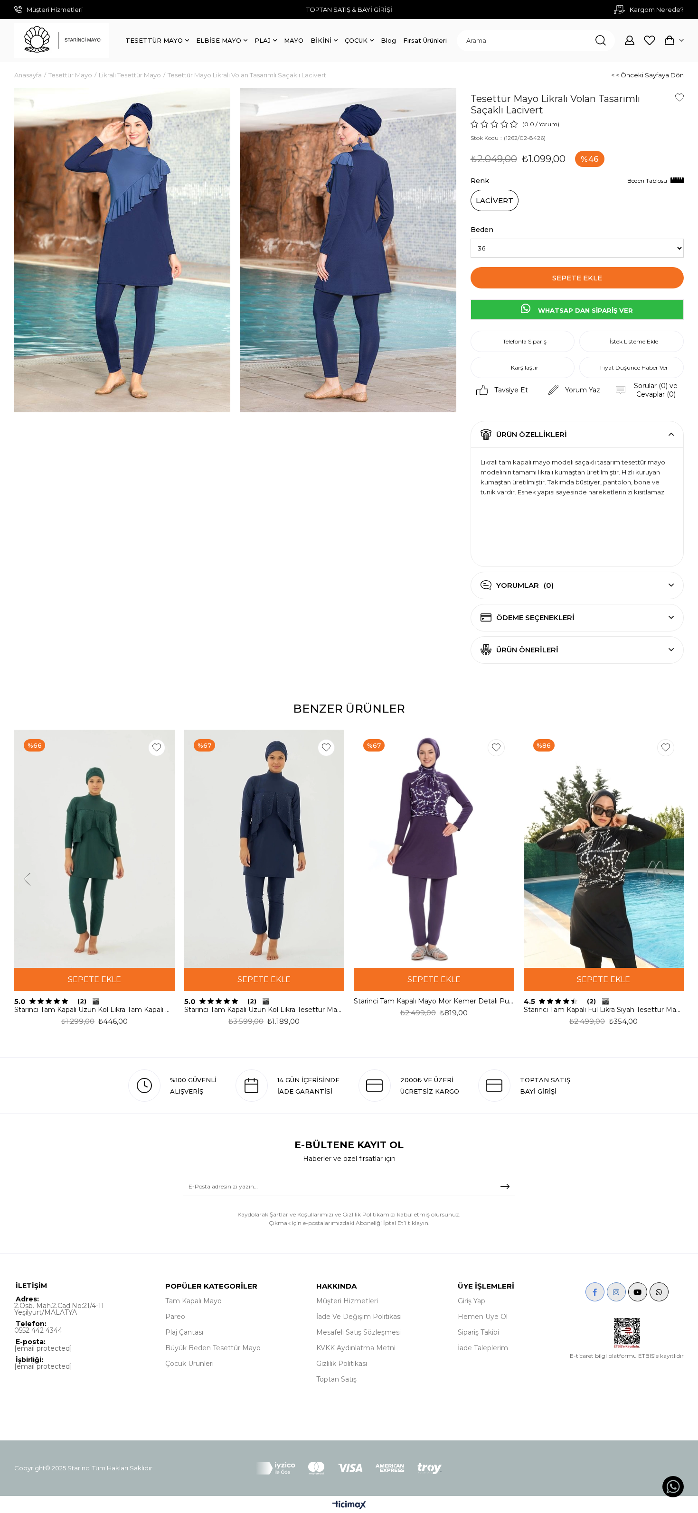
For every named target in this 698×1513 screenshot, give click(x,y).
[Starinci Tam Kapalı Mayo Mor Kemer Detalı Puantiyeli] (434, 849)
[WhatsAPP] (659, 1291)
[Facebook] (594, 1291)
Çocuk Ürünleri (189, 1363)
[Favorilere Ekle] (679, 97)
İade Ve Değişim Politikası (359, 1316)
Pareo (175, 1316)
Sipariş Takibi (478, 1332)
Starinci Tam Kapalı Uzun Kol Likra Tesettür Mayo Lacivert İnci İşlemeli (264, 1009)
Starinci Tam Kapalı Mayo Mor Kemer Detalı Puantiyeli (434, 1001)
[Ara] (600, 40)
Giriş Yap (471, 1301)
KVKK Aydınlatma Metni (356, 1348)
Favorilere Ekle (156, 747)
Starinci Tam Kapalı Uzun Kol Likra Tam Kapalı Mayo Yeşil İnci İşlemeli (94, 1009)
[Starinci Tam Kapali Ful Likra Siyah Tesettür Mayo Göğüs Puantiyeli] (604, 849)
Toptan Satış (336, 1379)
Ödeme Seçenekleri (535, 617)
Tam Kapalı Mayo (193, 1301)
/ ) (547, 124)
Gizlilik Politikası (341, 1363)
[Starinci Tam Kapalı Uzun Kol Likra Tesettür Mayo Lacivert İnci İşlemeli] (264, 849)
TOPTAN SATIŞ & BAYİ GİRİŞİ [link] (349, 9)
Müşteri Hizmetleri (347, 1301)
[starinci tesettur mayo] (61, 40)
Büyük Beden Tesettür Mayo (213, 1348)
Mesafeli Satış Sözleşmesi (358, 1332)
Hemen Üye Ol (483, 1316)
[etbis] (627, 1333)
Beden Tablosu (647, 180)
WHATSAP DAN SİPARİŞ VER (584, 310)
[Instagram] (616, 1291)
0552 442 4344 (38, 1330)
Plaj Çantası (184, 1332)
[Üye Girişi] (629, 40)
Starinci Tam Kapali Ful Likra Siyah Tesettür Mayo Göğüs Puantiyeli (604, 1009)
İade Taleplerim (483, 1348)
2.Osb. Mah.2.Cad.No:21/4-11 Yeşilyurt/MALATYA (59, 1309)
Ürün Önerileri (527, 649)
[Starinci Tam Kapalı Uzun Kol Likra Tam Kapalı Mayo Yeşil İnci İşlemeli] (94, 849)
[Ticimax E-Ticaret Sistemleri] (349, 1506)
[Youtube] (637, 1291)
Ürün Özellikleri (531, 434)
